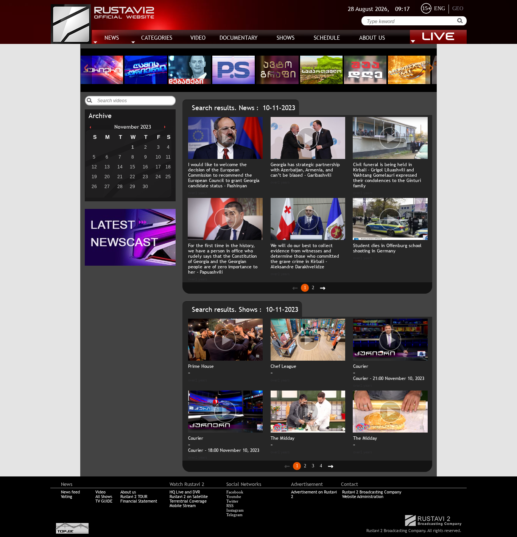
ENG (439, 8)
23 (145, 176)
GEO (457, 8)
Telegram (234, 514)
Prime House (201, 366)
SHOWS (285, 37)
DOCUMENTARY (239, 37)
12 (94, 167)
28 (120, 186)
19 (94, 176)
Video (100, 492)
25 (168, 176)
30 (145, 186)
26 (94, 186)
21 (120, 176)
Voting (66, 496)
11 (168, 157)
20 (107, 176)
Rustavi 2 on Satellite (189, 496)
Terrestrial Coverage (188, 501)
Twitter (232, 501)
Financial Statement (138, 501)
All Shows (103, 496)
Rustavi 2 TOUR (133, 496)
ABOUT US (372, 37)
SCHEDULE (327, 37)
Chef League (283, 366)
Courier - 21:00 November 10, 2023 (388, 378)
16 (145, 167)
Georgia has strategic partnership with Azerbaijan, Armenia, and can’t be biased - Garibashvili (305, 170)
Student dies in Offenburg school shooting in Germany (387, 248)
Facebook (234, 492)
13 (107, 167)
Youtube (233, 496)
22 (132, 176)
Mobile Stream (183, 505)
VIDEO (198, 37)
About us (128, 492)
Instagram (235, 510)
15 (132, 167)
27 (107, 186)
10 (158, 157)
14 (120, 167)
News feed (70, 492)
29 (132, 186)
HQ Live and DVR (185, 492)
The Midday (282, 438)
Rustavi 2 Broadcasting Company (371, 492)
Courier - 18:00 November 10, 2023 (223, 450)
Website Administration (362, 496)
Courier (360, 366)
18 (168, 167)
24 (158, 176)
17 (158, 167)
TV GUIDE (103, 501)
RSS (230, 505)
